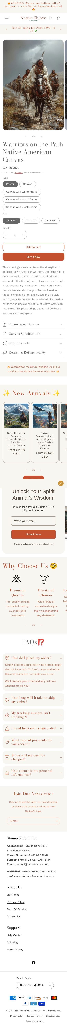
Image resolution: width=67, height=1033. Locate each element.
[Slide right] (41, 136)
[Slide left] (26, 136)
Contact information (35, 1021)
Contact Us (14, 916)
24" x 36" (50, 220)
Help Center (14, 935)
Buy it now (33, 256)
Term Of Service (17, 909)
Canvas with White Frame (22, 191)
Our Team (13, 895)
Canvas (27, 184)
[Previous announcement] (6, 29)
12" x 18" (11, 220)
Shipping (19, 172)
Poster (10, 184)
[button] (7, 18)
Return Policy (15, 949)
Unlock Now (33, 534)
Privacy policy (17, 1016)
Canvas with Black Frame (21, 207)
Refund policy (54, 1011)
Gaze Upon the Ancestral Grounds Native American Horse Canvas (16, 439)
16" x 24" (31, 220)
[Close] (61, 483)
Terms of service (35, 1016)
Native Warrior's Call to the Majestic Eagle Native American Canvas (45, 440)
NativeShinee (20, 1011)
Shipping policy (53, 1016)
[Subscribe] (56, 821)
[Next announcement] (60, 29)
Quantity (7, 228)
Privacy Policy (15, 902)
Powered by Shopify (35, 1011)
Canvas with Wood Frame (21, 199)
